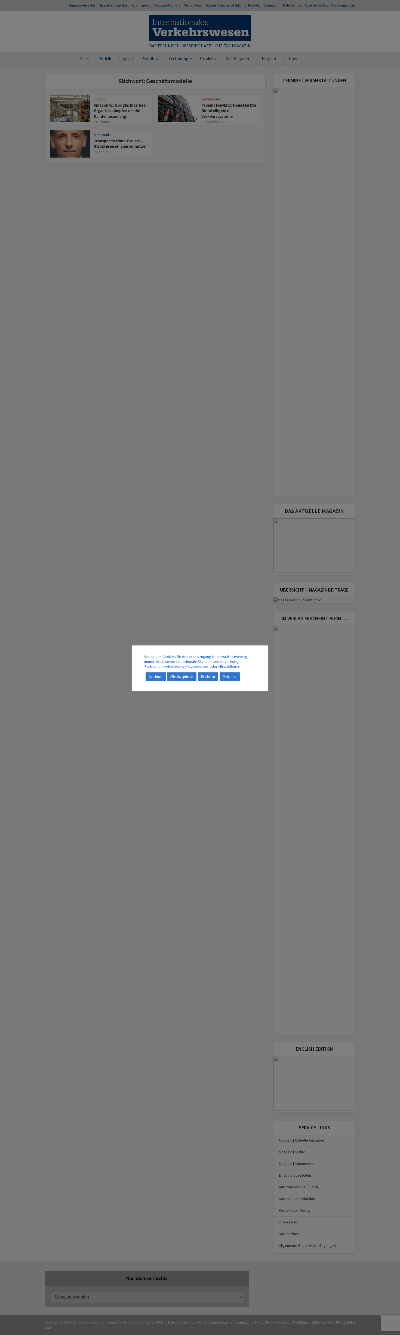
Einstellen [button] (208, 676)
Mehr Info (229, 676)
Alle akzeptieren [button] (181, 676)
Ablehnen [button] (155, 676)
